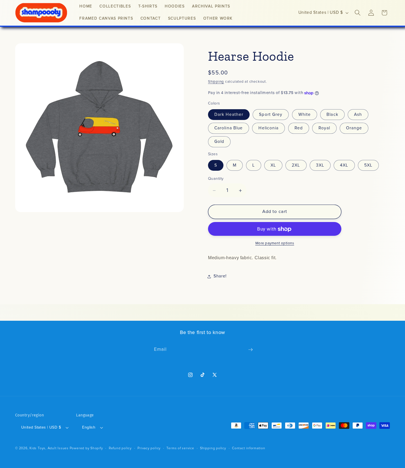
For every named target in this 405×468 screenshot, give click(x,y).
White (304, 115)
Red (299, 128)
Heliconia (268, 128)
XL (273, 165)
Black (332, 115)
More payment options (274, 243)
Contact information (248, 448)
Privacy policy (149, 448)
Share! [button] (220, 276)
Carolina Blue (228, 128)
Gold (219, 142)
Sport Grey (270, 115)
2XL (296, 165)
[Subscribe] (250, 350)
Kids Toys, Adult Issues (49, 448)
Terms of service (180, 448)
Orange (354, 128)
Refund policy (120, 448)
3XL (320, 165)
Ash (358, 115)
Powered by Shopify (86, 448)
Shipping (216, 82)
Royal (324, 128)
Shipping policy (213, 448)
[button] (357, 12)
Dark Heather (228, 115)
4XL (344, 165)
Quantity (216, 179)
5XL (368, 165)
